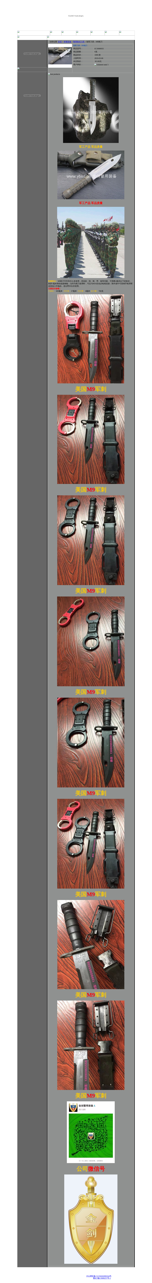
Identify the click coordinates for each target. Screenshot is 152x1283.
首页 (60, 42)
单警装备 (67, 42)
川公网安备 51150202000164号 (98, 1276)
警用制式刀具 (79, 42)
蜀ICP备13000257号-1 (102, 1278)
